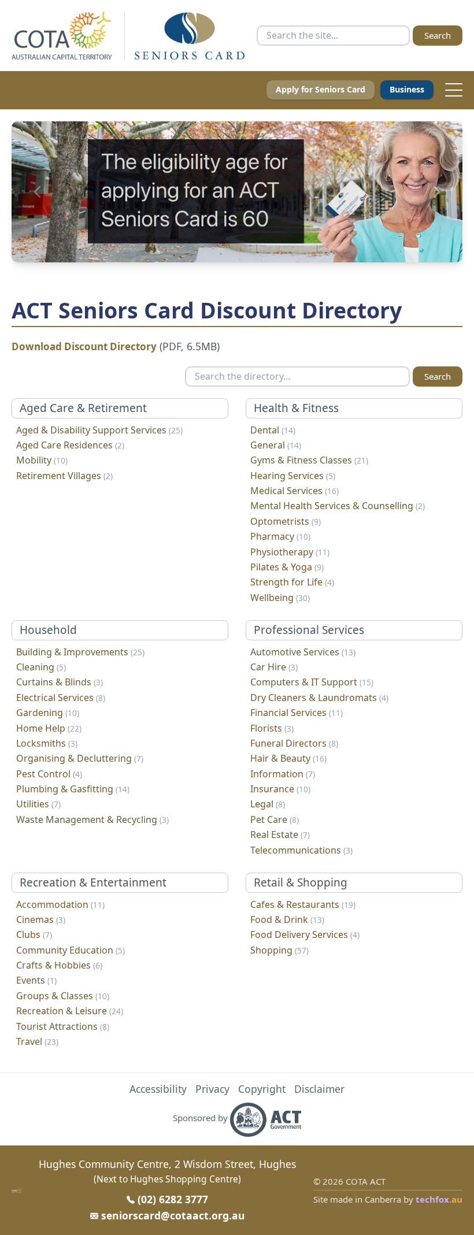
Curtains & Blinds (59, 682)
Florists (272, 728)
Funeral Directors (294, 743)
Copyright (262, 1089)
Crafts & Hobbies (59, 965)
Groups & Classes (62, 995)
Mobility (42, 460)
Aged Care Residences (70, 445)
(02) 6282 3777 (173, 1199)
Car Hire (274, 667)
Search (437, 35)
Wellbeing (280, 597)
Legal (267, 804)
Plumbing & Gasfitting (72, 788)
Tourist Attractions (62, 1026)
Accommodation (60, 904)
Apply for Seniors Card (320, 89)
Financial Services (296, 712)
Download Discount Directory (84, 346)
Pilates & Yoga (287, 567)
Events (36, 980)
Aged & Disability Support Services (99, 430)
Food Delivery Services (305, 934)
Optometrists (285, 521)
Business (407, 89)
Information (282, 773)
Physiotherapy (289, 552)
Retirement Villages (64, 475)
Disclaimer (319, 1089)
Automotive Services (303, 652)
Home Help (49, 728)
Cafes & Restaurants (303, 904)
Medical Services (294, 490)
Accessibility (158, 1089)
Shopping (279, 950)
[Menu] (450, 89)
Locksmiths (46, 743)
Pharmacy (280, 536)
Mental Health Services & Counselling (337, 505)
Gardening (47, 712)
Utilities (38, 804)
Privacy (212, 1089)
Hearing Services (292, 475)
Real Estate (280, 834)
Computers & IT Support (311, 682)
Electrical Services (60, 697)
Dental (272, 430)
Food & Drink (287, 919)
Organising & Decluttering (79, 758)
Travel (37, 1041)
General (275, 445)
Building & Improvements (80, 652)
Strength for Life (292, 582)
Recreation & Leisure (69, 1010)
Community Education (70, 950)
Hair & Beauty (288, 758)
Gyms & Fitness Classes (309, 460)
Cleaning (41, 667)
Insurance (280, 788)
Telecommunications (301, 850)
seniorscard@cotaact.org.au (173, 1215)
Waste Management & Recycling (92, 819)
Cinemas (40, 919)
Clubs (34, 934)
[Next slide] (436, 191)
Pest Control (49, 773)
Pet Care (274, 819)
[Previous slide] (37, 191)
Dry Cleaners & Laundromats (319, 697)
